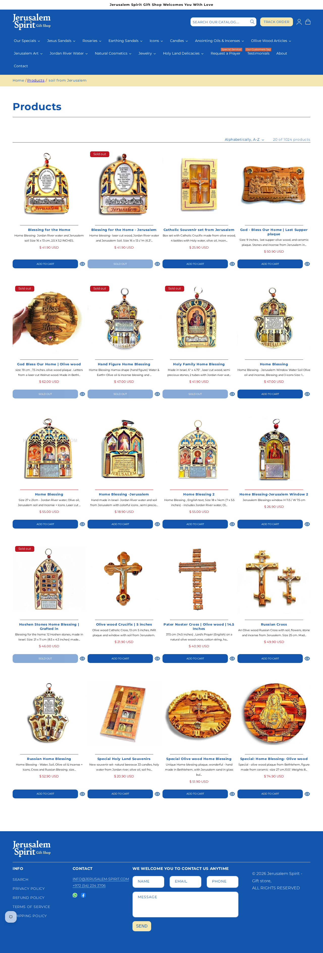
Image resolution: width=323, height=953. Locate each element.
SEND (142, 926)
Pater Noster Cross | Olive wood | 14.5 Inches (199, 626)
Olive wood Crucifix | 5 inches (124, 624)
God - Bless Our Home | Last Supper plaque (274, 232)
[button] (307, 21)
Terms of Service (31, 906)
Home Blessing (274, 364)
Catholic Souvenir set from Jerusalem (199, 230)
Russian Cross (274, 624)
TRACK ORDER (276, 22)
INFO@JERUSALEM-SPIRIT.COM (101, 879)
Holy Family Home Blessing (199, 364)
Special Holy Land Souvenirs (124, 759)
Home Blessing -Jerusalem (124, 494)
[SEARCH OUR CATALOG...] (252, 21)
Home (18, 80)
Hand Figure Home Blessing (124, 364)
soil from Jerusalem (68, 80)
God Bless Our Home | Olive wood (49, 364)
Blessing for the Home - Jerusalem (124, 230)
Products (36, 80)
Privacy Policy (29, 888)
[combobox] (223, 21)
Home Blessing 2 (199, 494)
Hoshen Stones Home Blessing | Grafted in (49, 626)
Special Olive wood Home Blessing (198, 759)
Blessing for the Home (49, 230)
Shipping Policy (30, 916)
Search (21, 879)
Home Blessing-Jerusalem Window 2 (273, 494)
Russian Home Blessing (49, 759)
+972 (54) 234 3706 (89, 885)
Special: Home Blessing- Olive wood (274, 759)
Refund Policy (29, 897)
